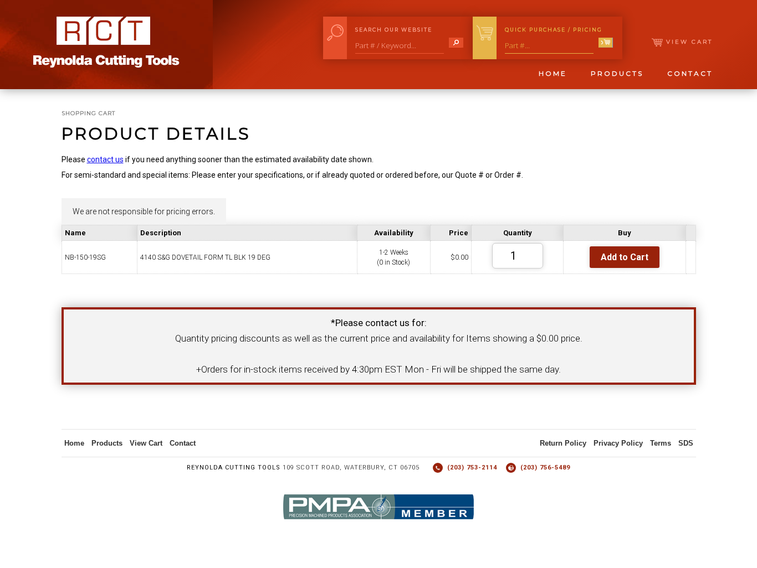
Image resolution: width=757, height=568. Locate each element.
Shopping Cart (88, 113)
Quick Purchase (553, 30)
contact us (105, 159)
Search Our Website (393, 30)
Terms (660, 443)
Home (553, 73)
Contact (690, 73)
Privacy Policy (618, 443)
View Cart (688, 41)
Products (617, 73)
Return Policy (563, 443)
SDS (685, 443)
